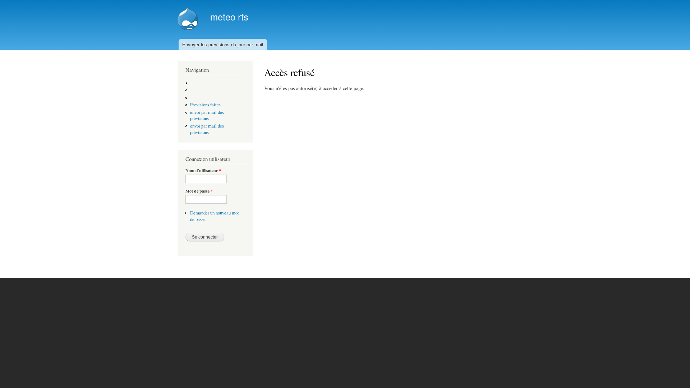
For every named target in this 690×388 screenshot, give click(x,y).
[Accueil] (188, 19)
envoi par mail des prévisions (207, 115)
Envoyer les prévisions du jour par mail (222, 44)
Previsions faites (205, 105)
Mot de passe (199, 191)
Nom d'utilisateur (203, 171)
